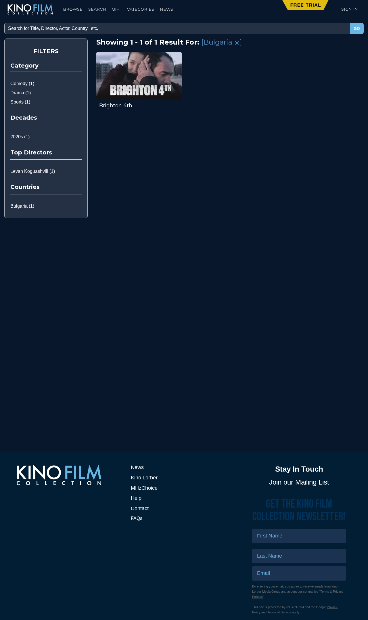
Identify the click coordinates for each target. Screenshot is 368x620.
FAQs (136, 518)
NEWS (166, 9)
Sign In (349, 9)
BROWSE (73, 9)
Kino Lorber (144, 478)
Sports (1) (20, 101)
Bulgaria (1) (22, 206)
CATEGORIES (140, 9)
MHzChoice (144, 488)
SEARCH (97, 9)
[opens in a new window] (69, 475)
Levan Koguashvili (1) (32, 171)
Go (357, 28)
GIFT (116, 9)
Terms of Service (279, 612)
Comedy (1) (22, 83)
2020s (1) (20, 136)
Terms (324, 591)
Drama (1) (20, 92)
